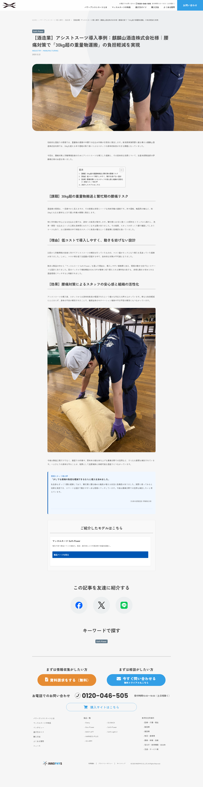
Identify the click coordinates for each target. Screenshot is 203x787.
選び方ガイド (141, 7)
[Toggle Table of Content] (120, 170)
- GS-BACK (110, 722)
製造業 (67, 20)
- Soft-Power (111, 727)
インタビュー (38, 727)
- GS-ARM (88, 741)
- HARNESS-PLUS (91, 736)
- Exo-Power (89, 727)
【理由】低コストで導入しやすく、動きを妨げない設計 (100, 176)
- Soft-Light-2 (111, 732)
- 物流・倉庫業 (149, 736)
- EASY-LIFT (89, 732)
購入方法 (155, 7)
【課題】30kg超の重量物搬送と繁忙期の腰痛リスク (99, 173)
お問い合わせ (190, 5)
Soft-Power (38, 31)
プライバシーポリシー (105, 763)
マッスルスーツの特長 (121, 7)
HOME (34, 20)
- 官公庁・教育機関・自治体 (154, 745)
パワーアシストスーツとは (96, 7)
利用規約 (91, 763)
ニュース (36, 746)
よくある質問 (169, 7)
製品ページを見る (61, 554)
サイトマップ (121, 763)
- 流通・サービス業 (150, 749)
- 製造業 (146, 727)
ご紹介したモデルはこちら (90, 184)
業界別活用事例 (148, 718)
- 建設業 (146, 731)
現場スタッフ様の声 (91, 182)
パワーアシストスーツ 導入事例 (51, 20)
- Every (87, 722)
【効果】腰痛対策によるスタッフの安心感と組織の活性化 (101, 179)
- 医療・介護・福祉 (150, 722)
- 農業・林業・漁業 (150, 740)
